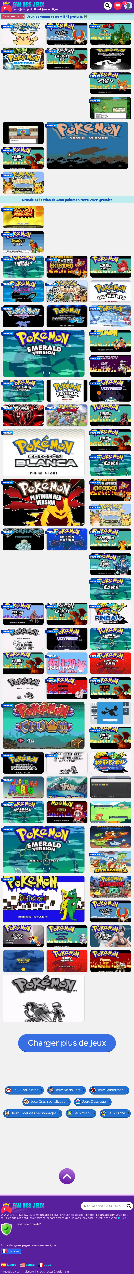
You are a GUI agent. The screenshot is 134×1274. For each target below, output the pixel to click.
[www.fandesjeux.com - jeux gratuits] (23, 1207)
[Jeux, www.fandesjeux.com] (23, 6)
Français (13, 1251)
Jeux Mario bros (25, 1090)
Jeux (121, 1218)
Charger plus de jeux (67, 1043)
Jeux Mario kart (67, 1090)
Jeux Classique (94, 1101)
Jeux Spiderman (110, 1090)
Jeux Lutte (116, 1113)
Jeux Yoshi (82, 1113)
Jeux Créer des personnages (34, 1113)
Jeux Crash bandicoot (48, 1101)
